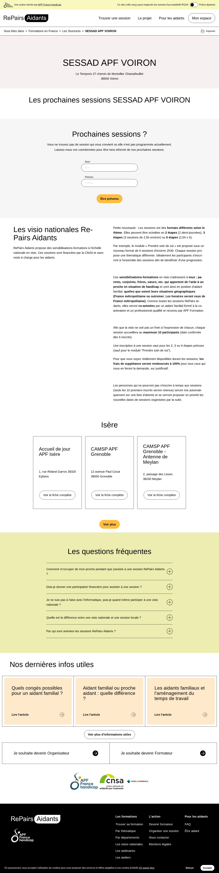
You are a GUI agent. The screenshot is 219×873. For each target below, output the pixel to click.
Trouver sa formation (129, 824)
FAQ (188, 824)
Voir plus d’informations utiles (109, 734)
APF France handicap (49, 4)
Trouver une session (114, 18)
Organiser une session (164, 831)
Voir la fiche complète (57, 495)
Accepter (207, 868)
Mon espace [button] (201, 18)
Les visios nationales (129, 844)
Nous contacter (159, 837)
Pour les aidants (171, 18)
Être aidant (192, 831)
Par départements (127, 837)
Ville (87, 208)
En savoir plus (146, 868)
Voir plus (109, 524)
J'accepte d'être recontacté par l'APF (107, 223)
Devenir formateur (161, 824)
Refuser (190, 868)
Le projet (145, 18)
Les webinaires (125, 850)
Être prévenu (109, 198)
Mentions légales (160, 844)
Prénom (89, 177)
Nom (87, 161)
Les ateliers (123, 857)
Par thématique (125, 831)
